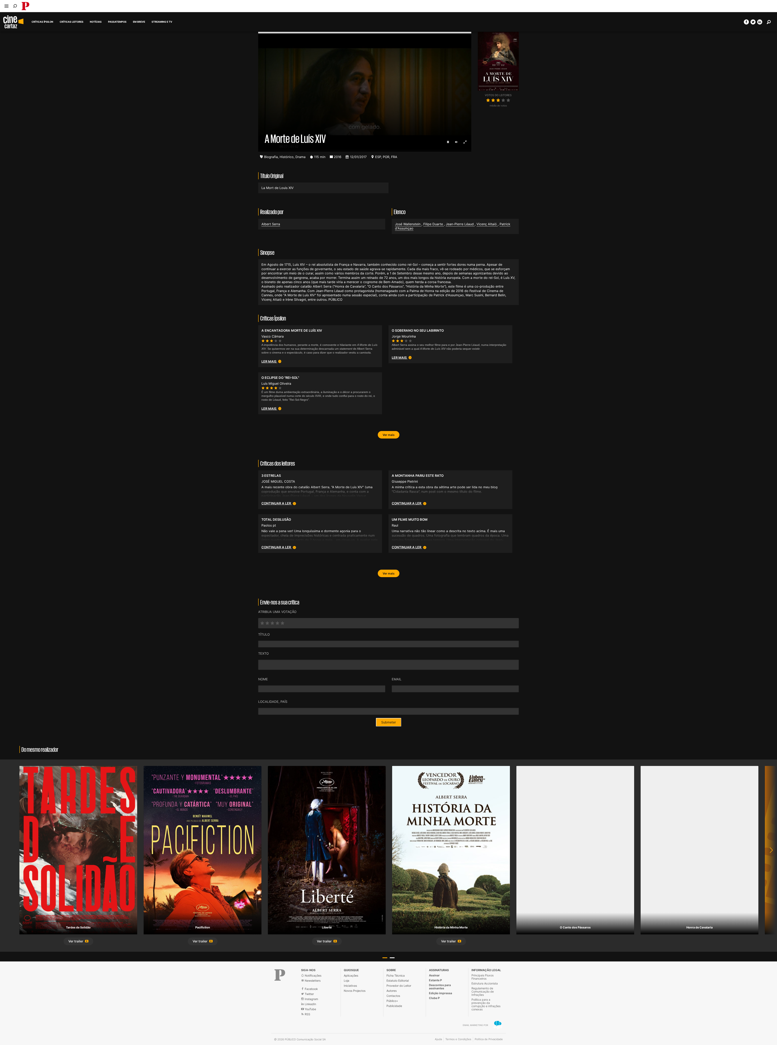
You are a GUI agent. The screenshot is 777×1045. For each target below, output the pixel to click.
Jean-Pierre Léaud (460, 224)
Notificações (312, 975)
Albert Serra (270, 224)
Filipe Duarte (433, 224)
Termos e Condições (458, 1039)
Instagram (311, 999)
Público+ (392, 1001)
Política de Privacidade (489, 1039)
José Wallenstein (408, 224)
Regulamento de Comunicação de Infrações (482, 991)
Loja (346, 980)
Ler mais (269, 361)
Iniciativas (350, 985)
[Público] (280, 975)
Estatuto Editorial (397, 980)
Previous (8, 855)
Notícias (96, 22)
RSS (307, 1014)
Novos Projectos (354, 990)
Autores (391, 990)
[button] (78, 941)
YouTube (310, 1009)
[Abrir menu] (6, 6)
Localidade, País (272, 702)
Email (396, 679)
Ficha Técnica (395, 975)
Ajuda (438, 1039)
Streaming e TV (162, 22)
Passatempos (117, 22)
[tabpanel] (78, 855)
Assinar (434, 975)
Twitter (309, 994)
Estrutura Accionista (484, 983)
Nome (263, 679)
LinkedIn (310, 1004)
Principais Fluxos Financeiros (482, 977)
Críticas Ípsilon (42, 22)
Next (769, 855)
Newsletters (312, 980)
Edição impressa (440, 993)
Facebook (311, 989)
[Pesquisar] (15, 6)
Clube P (434, 998)
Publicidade (394, 1006)
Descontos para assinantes (440, 986)
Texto (263, 653)
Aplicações (351, 975)
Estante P (435, 980)
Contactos (393, 995)
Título (264, 634)
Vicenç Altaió (487, 224)
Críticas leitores (71, 22)
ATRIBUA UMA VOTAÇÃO (277, 612)
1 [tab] (384, 957)
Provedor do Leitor (398, 985)
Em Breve (139, 22)
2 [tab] (392, 957)
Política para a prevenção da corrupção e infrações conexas (485, 1004)
